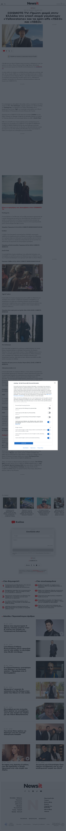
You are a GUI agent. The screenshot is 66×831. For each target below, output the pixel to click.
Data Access (33, 447)
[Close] (55, 383)
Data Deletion (25, 447)
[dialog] (33, 415)
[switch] (49, 408)
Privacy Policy (40, 447)
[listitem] (33, 405)
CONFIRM (23, 443)
